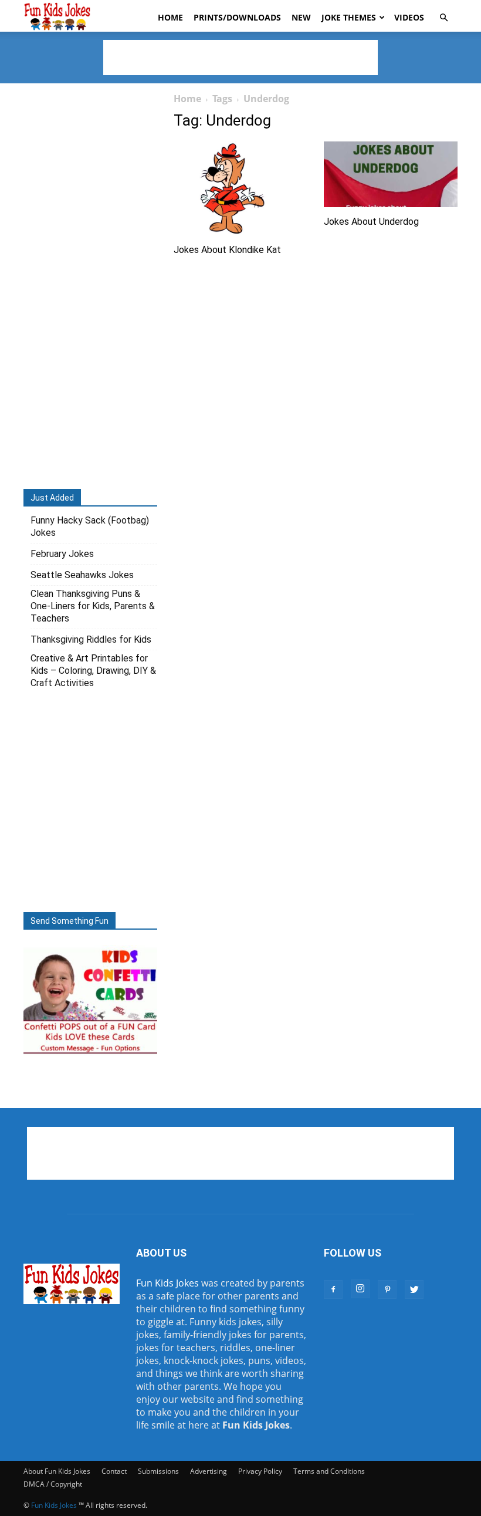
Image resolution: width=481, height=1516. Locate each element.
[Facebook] (333, 1289)
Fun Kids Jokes (167, 1283)
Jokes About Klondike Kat (227, 249)
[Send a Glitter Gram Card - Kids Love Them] (90, 1052)
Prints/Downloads (237, 17)
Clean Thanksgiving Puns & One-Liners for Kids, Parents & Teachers (93, 606)
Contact (114, 1471)
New (301, 17)
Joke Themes (348, 17)
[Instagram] (360, 1288)
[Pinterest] (387, 1289)
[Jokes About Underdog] (391, 174)
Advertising (208, 1471)
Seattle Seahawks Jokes (82, 574)
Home (170, 17)
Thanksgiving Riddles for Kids (91, 639)
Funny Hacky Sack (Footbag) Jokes (90, 526)
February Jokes (62, 553)
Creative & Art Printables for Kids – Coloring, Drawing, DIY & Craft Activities (93, 670)
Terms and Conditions (329, 1471)
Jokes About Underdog (371, 221)
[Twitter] (414, 1289)
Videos (409, 17)
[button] (443, 17)
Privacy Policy (260, 1471)
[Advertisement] (240, 57)
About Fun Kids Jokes (56, 1471)
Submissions (158, 1471)
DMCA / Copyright (52, 1484)
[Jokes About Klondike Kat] (240, 188)
